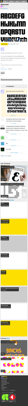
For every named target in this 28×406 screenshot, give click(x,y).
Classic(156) (13, 79)
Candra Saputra (13, 139)
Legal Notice (3, 384)
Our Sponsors (4, 387)
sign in (5, 155)
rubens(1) (3, 79)
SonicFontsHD (5, 8)
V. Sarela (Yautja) (13, 123)
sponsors (11, 392)
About (2, 385)
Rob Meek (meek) (13, 133)
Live (17, 1)
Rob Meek (13, 390)
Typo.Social (5, 378)
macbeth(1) (8, 79)
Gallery (11, 1)
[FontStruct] (1, 1)
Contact (2, 388)
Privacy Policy (4, 381)
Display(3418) (19, 79)
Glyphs (3, 401)
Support (23, 1)
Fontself (10, 401)
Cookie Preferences (5, 382)
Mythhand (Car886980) (14, 152)
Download (5, 44)
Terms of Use (4, 379)
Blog (8, 338)
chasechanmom (13, 145)
